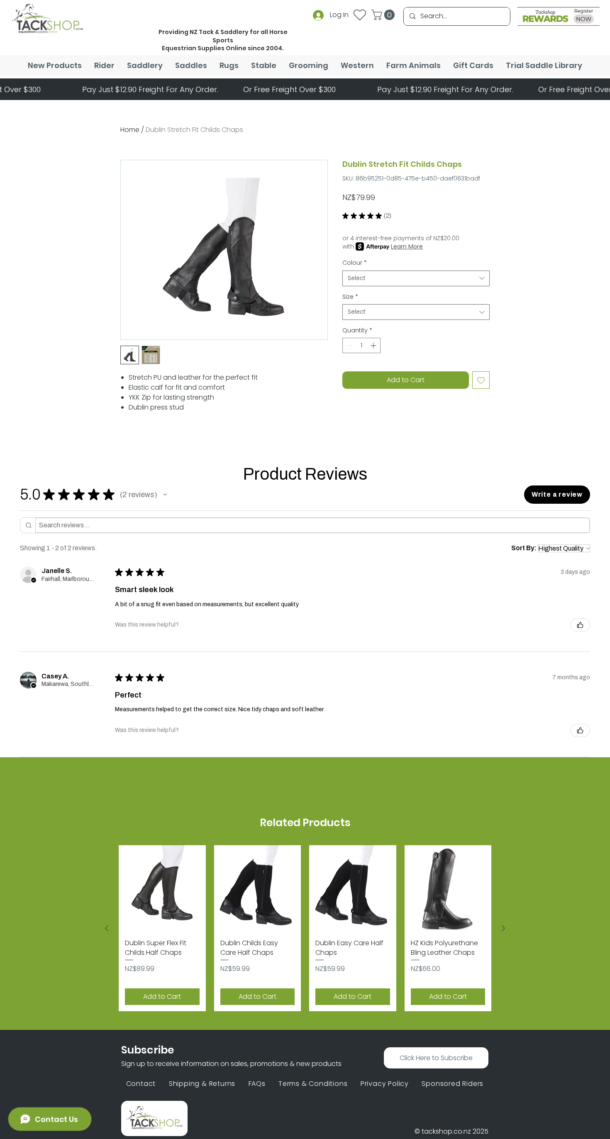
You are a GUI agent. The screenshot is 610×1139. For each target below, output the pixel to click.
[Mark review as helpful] (580, 625)
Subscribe (147, 1050)
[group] (305, 928)
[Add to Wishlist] (481, 380)
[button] (384, 15)
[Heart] (359, 14)
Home (129, 129)
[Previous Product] (107, 928)
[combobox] (416, 278)
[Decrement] (349, 345)
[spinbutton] (361, 345)
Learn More (407, 246)
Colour (354, 263)
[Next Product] (503, 928)
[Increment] (374, 345)
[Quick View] (162, 888)
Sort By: (524, 547)
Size (350, 297)
